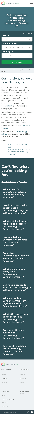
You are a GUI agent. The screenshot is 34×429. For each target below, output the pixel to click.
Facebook (32, 412)
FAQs (3, 395)
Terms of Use (5, 406)
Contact (22, 382)
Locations (4, 382)
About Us (22, 374)
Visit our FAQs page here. (14, 181)
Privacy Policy (23, 378)
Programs (4, 378)
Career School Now (11, 3)
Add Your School (24, 387)
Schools (4, 374)
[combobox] (17, 39)
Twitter (28, 412)
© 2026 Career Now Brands (8, 412)
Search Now (17, 62)
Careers (4, 387)
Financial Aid (5, 391)
